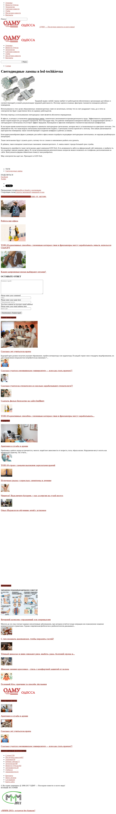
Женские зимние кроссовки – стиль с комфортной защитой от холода (35, 669)
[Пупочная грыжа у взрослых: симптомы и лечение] (6, 476)
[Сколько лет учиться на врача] (19, 347)
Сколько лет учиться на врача (16, 351)
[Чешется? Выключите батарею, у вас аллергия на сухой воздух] (5, 491)
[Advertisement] (27, 31)
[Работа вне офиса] (13, 216)
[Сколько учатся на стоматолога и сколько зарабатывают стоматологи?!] (4, 381)
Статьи (8, 66)
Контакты (9, 15)
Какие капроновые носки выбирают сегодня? (24, 272)
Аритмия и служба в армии (14, 446)
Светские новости (12, 9)
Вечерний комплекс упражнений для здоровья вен (26, 619)
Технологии (10, 7)
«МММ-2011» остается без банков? (18, 810)
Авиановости (12, 772)
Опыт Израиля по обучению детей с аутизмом (23, 510)
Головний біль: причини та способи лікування (24, 684)
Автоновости (11, 768)
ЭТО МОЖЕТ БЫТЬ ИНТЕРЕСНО (16, 197)
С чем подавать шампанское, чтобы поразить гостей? (27, 639)
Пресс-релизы (10, 778)
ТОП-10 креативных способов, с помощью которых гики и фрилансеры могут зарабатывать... (47, 416)
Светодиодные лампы (13, 171)
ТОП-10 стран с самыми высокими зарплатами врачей (28, 465)
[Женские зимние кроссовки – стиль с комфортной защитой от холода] (6, 665)
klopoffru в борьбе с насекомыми (28, 190)
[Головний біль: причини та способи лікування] (6, 680)
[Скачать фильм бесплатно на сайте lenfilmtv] (6, 396)
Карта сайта (10, 782)
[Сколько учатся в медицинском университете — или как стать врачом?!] (5, 366)
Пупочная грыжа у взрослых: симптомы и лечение (26, 480)
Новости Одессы (11, 5)
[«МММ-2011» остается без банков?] (11, 806)
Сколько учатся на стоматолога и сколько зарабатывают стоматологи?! (37, 386)
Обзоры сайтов (12, 762)
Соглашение (10, 780)
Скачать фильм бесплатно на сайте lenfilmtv (22, 401)
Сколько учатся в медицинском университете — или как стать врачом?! (36, 370)
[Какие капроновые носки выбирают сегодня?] (13, 267)
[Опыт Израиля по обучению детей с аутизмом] (6, 506)
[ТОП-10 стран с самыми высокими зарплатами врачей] (6, 461)
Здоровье (8, 3)
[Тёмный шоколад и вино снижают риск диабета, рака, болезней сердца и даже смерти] (6, 650)
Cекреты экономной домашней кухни (29, 192)
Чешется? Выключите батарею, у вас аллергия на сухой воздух (32, 495)
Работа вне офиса (9, 221)
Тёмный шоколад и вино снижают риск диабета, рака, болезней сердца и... (38, 654)
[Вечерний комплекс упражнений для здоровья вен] (19, 615)
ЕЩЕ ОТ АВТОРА (38, 197)
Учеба (7, 11)
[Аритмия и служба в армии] (19, 442)
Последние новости (13, 13)
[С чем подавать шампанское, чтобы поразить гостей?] (6, 634)
